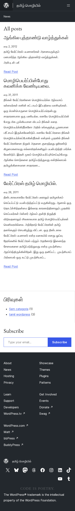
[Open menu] (69, 5)
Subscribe (59, 342)
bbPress (11, 438)
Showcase (46, 363)
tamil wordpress (19, 314)
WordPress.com (16, 425)
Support (9, 401)
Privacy (9, 382)
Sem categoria (18, 309)
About (8, 363)
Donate (46, 407)
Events (44, 401)
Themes (44, 369)
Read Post (11, 71)
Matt (9, 432)
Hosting (9, 376)
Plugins (44, 376)
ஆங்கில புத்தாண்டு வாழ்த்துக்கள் (36, 38)
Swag (44, 413)
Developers (11, 407)
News (7, 16)
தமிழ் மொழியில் (21, 461)
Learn (7, 394)
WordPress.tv (14, 413)
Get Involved (48, 394)
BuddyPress (13, 445)
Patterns (45, 382)
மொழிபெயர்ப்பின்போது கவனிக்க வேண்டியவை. (27, 83)
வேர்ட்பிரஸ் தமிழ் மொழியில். (30, 183)
